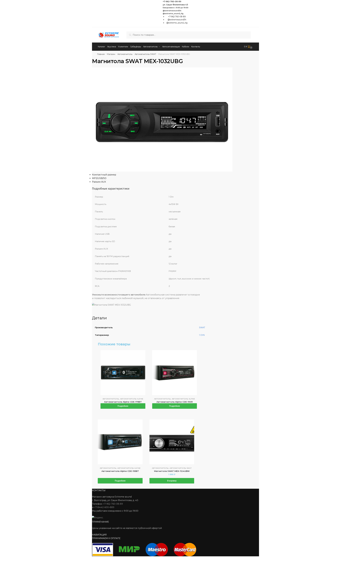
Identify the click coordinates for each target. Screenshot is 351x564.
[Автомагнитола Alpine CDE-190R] (174, 372)
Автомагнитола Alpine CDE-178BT (123, 402)
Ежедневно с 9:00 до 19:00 (175, 8)
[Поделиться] (10, 558)
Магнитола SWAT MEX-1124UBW (172, 471)
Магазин (111, 54)
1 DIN (202, 335)
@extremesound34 (172, 11)
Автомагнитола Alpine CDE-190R (174, 402)
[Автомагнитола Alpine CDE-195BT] (120, 441)
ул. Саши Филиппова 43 (175, 4)
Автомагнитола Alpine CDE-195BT (120, 471)
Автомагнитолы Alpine (131, 399)
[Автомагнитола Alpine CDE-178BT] (123, 372)
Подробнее (123, 406)
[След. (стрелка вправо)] (10, 562)
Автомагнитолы (124, 54)
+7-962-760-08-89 (172, 1)
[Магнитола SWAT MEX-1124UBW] (171, 441)
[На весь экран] (17, 558)
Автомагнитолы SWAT (145, 54)
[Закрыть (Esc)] (3, 558)
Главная (101, 54)
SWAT (202, 327)
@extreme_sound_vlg (173, 13)
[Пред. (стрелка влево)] (3, 562)
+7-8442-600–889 (104, 507)
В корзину (171, 481)
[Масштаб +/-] (23, 558)
